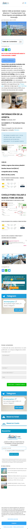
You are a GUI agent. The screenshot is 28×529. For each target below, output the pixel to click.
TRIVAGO (16, 130)
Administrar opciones (13, 519)
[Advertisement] (14, 329)
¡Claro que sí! (18, 310)
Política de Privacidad (18, 527)
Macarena (6, 20)
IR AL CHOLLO (8, 60)
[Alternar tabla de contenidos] (19, 41)
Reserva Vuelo (13, 423)
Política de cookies (8, 527)
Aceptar (14, 523)
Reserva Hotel (13, 417)
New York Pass (22, 86)
